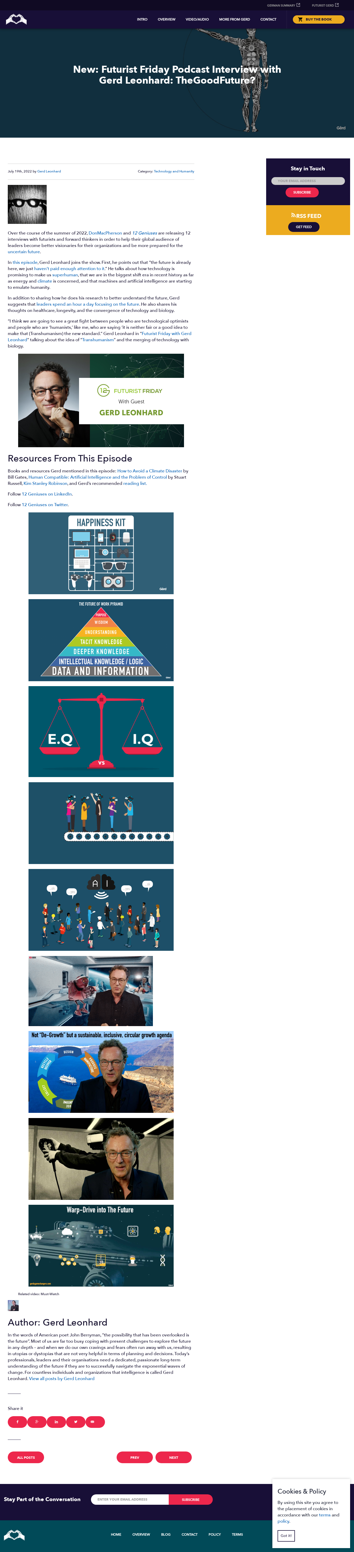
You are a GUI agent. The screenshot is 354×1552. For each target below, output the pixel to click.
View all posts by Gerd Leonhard (62, 1379)
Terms (237, 1534)
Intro (142, 19)
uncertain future (24, 252)
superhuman (65, 275)
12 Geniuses (144, 233)
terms (325, 1515)
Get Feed (304, 227)
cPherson (112, 233)
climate (45, 281)
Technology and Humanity (174, 171)
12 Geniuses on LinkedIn (47, 494)
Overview (166, 19)
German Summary (281, 6)
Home (116, 1534)
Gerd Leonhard (49, 171)
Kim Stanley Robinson (45, 483)
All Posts (26, 1457)
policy (283, 1521)
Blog (166, 1534)
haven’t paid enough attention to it (69, 269)
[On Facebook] (17, 1422)
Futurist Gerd (323, 6)
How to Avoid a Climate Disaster (149, 471)
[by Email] (95, 1422)
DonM (95, 233)
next (173, 1457)
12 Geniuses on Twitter (45, 505)
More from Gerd (234, 19)
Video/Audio (197, 19)
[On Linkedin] (56, 1422)
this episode (25, 262)
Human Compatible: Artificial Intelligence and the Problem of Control (98, 477)
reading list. (135, 483)
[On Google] (37, 1422)
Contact (268, 19)
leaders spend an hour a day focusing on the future (88, 304)
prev (134, 1457)
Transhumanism (98, 340)
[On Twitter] (76, 1422)
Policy (215, 1534)
